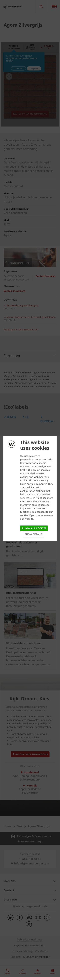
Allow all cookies (34, 528)
